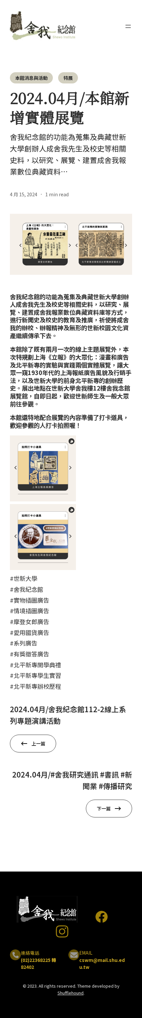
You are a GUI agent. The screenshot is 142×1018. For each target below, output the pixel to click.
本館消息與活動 (31, 78)
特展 (68, 78)
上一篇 (38, 743)
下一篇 (104, 808)
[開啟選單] (128, 26)
